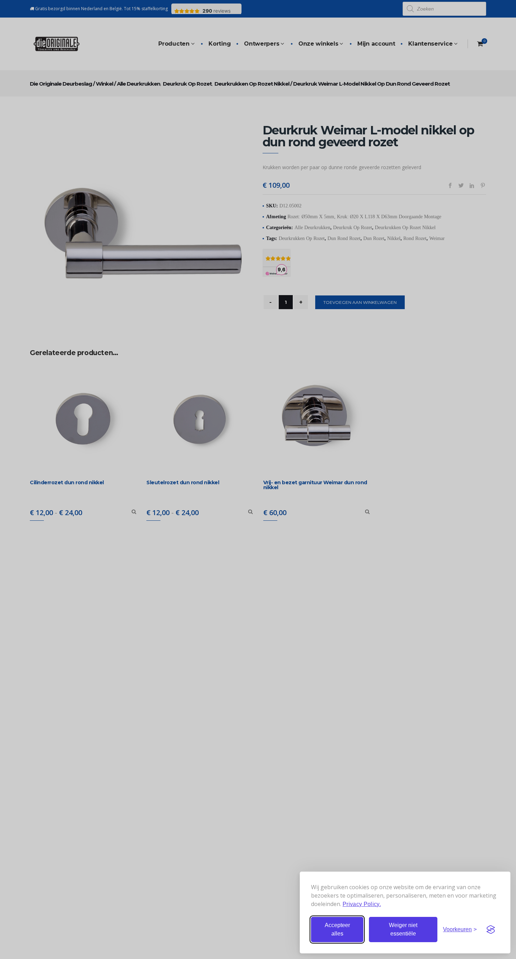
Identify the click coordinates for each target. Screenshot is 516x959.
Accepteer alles (337, 929)
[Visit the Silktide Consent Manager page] (490, 929)
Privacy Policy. (362, 904)
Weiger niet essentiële (403, 929)
